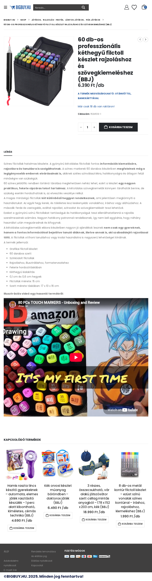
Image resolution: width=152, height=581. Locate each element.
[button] (7, 7)
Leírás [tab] (8, 152)
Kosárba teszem (121, 127)
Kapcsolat (37, 565)
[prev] (140, 39)
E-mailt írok (10, 570)
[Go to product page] (22, 464)
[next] (145, 39)
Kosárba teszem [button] (23, 528)
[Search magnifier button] (83, 7)
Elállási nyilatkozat (41, 560)
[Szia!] (126, 7)
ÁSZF (6, 551)
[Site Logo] (20, 7)
